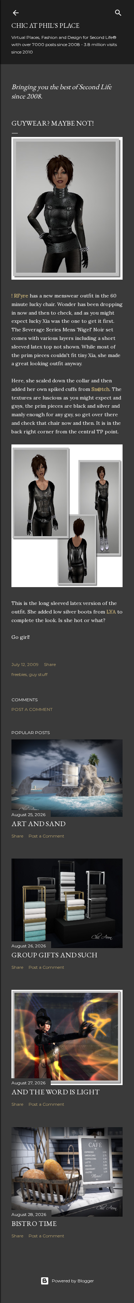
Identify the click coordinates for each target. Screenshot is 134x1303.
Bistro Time (33, 1223)
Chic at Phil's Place (45, 25)
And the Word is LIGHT (55, 1091)
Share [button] (50, 664)
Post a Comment (32, 709)
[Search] (118, 11)
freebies (19, 674)
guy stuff (38, 674)
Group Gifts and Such (54, 955)
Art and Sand (38, 823)
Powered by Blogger (73, 1280)
